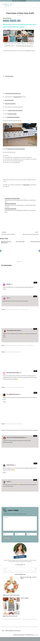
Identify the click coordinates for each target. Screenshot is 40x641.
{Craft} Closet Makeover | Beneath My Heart (15, 387)
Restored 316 (36, 634)
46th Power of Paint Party (10, 203)
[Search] (35, 569)
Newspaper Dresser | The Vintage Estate (14, 423)
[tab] (18, 261)
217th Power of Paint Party (10, 208)
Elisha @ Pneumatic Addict (12, 372)
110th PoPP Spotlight (24, 598)
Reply (35, 282)
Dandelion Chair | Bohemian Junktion (13, 351)
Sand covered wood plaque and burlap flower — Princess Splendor (20, 345)
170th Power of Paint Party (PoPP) (12, 198)
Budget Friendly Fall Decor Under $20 (10, 616)
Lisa (8, 298)
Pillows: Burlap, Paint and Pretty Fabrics (31, 233)
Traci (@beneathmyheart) (12, 394)
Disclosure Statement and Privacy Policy (12, 630)
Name (5, 534)
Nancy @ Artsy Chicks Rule (13, 330)
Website (28, 534)
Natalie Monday (10, 465)
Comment (6, 517)
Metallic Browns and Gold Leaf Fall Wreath (11, 595)
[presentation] (11, 585)
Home (3, 630)
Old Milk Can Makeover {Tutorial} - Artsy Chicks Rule (17, 309)
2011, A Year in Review (20, 241)
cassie (8, 481)
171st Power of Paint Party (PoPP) (8, 233)
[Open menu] (38, 4)
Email (16, 534)
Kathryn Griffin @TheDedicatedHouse (16, 437)
